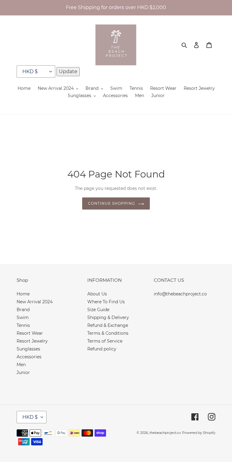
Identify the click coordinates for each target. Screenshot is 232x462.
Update (68, 71)
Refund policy (101, 349)
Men (21, 364)
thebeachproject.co (165, 433)
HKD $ (30, 417)
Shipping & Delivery (108, 317)
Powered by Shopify (198, 433)
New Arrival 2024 (35, 301)
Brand (23, 309)
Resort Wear (30, 333)
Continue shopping (111, 203)
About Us (97, 294)
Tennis (23, 325)
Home (23, 294)
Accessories (29, 357)
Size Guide (98, 309)
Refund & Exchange (107, 325)
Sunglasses (28, 349)
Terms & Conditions (107, 333)
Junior (23, 372)
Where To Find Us (106, 301)
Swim (23, 317)
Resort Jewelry (32, 341)
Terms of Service (104, 341)
